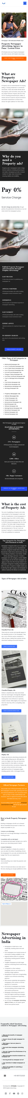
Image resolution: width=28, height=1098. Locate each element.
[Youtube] (14, 1093)
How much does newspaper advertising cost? (13, 1048)
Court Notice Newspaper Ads (12, 382)
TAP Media (13, 1086)
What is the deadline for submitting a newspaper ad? (12, 1067)
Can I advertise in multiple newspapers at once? (13, 1063)
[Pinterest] (18, 1093)
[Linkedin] (6, 1093)
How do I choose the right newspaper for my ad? (13, 1039)
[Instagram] (22, 1093)
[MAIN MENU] (25, 3)
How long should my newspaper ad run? (13, 1060)
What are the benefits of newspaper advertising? (12, 1035)
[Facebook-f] (10, 1093)
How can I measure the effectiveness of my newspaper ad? (14, 1052)
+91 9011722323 (19, 1076)
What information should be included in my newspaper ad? (13, 1056)
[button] (14, 1036)
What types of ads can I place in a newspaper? (11, 1044)
